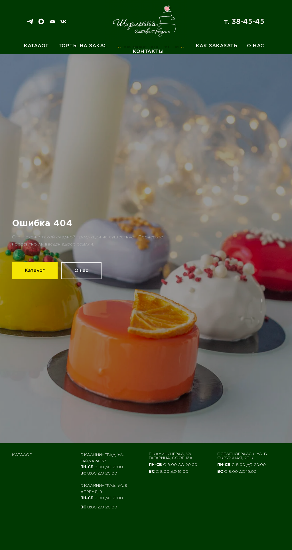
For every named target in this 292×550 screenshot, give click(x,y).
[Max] (41, 23)
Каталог (36, 45)
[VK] (63, 23)
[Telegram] (30, 23)
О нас (255, 45)
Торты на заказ (82, 45)
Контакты (148, 51)
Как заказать (216, 45)
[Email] (52, 23)
